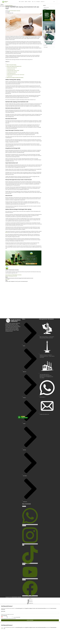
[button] (2, 628)
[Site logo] (5, 1)
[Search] (57, 1)
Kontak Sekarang (30, 620)
